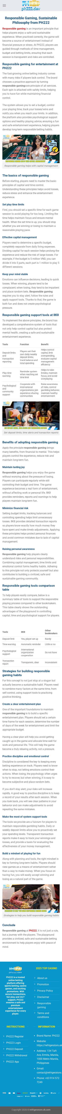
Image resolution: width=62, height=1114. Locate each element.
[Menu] (4, 5)
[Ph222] (31, 5)
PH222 (9, 977)
